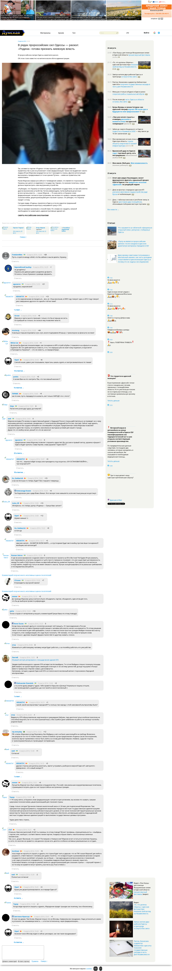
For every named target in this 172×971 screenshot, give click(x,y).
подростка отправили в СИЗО (124, 131)
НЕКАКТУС (20, 296)
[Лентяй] (5, 662)
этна (14, 645)
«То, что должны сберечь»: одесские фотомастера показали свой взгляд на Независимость (142, 909)
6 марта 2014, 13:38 (36, 296)
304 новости (16, 231)
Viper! (16, 360)
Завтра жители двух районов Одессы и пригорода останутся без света (141, 925)
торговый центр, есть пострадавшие (124, 155)
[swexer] (5, 601)
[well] (3, 419)
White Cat (14, 343)
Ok (95, 969)
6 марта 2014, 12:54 (34, 255)
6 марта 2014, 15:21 (24, 830)
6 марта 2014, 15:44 (40, 491)
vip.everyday (17, 732)
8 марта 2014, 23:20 (24, 715)
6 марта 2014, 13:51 (29, 782)
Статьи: (111, 222)
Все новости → (113, 209)
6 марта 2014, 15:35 (31, 851)
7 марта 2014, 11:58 (27, 904)
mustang (15, 330)
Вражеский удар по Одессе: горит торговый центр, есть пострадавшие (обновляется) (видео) (88, 18)
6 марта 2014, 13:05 (34, 440)
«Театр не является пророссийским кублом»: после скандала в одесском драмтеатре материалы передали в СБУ (133, 243)
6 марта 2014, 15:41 (31, 887)
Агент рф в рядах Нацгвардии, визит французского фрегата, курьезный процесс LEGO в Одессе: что (130, 180)
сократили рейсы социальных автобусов (128, 94)
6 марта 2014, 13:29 (27, 377)
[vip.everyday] (5, 736)
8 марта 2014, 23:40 (25, 645)
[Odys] (4, 405)
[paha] (4, 610)
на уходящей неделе (131, 184)
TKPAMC (15, 394)
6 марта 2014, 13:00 (30, 394)
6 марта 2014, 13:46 (45, 683)
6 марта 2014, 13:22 (37, 528)
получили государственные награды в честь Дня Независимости (131, 85)
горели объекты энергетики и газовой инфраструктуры (124, 143)
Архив (61, 33)
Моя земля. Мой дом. (121, 163)
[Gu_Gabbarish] (5, 482)
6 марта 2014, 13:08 (31, 516)
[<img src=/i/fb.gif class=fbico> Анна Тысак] (5, 628)
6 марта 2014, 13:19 (29, 596)
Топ (73, 33)
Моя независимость (139, 163)
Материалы (45, 33)
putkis (15, 377)
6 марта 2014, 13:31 (27, 657)
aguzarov (17, 284)
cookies (89, 969)
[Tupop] (4, 797)
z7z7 (10, 830)
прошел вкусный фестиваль (139, 55)
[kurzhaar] (5, 855)
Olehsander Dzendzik (24, 683)
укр (127, 33)
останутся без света (129, 77)
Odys (12, 406)
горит (114, 153)
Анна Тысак (19, 623)
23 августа (112, 173)
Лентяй (15, 657)
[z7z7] (4, 830)
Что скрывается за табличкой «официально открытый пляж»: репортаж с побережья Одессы (135, 230)
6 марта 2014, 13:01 (26, 406)
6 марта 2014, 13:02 (35, 478)
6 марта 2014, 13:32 (34, 732)
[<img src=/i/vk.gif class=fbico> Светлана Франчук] (5, 921)
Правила (35, 961)
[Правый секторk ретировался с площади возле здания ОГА (35, 660)
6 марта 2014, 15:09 (23, 797)
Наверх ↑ (23, 237)
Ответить (15, 261)
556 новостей (40, 231)
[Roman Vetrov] (5, 558)
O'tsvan (17, 580)
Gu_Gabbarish (17, 478)
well (9, 419)
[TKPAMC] (5, 398)
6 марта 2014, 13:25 (35, 623)
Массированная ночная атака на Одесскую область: (125, 140)
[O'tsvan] (8, 585)
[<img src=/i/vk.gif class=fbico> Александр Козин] (8, 495)
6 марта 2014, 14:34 (28, 316)
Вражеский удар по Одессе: (123, 151)
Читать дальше (113, 400)
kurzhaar (15, 851)
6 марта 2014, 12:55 (32, 284)
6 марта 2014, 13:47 (37, 459)
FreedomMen (17, 255)
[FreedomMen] (5, 259)
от (124, 194)
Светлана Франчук (22, 916)
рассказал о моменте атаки (121, 120)
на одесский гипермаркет (124, 122)
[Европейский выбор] (8, 271)
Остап (16, 316)
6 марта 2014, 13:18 (31, 360)
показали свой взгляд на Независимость (125, 65)
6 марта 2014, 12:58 (30, 343)
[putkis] (7, 375)
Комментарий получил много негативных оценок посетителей (26, 575)
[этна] (7, 643)
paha (12, 611)
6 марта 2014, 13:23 (23, 611)
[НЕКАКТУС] (9, 297)
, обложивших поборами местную (129, 203)
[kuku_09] (6, 502)
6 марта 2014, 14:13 (37, 702)
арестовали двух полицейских (130, 202)
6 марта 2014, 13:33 (32, 580)
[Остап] (8, 320)
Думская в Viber (116, 500)
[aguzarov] (6, 283)
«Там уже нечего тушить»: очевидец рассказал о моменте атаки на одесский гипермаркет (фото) (53, 18)
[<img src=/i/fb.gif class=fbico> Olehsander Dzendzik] (8, 687)
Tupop (12, 797)
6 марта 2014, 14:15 (36, 763)
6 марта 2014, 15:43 (31, 931)
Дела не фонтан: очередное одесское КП (128, 190)
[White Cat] (5, 344)
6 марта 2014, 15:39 (27, 874)
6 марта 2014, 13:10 (34, 555)
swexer (15, 596)
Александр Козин (23, 491)
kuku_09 (15, 503)
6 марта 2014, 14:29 (40, 267)
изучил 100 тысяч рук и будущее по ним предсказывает (130, 110)
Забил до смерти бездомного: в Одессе (127, 129)
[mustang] (5, 335)
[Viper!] (8, 364)
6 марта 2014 (22, 41)
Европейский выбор (22, 267)
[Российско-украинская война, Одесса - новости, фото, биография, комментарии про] (56, 230)
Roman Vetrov (17, 555)
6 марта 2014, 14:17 (36, 541)
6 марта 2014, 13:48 (27, 751)
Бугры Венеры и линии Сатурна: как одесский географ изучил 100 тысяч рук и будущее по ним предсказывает (17, 17)
